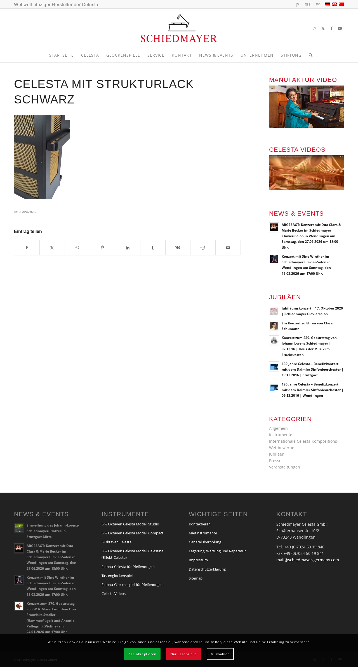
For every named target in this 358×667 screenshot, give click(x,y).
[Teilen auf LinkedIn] (127, 247)
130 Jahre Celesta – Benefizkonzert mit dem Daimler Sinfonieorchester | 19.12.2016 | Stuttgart (312, 369)
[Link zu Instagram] (314, 28)
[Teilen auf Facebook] (26, 247)
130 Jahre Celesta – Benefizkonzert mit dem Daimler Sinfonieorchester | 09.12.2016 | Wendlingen (312, 390)
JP (297, 4)
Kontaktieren (200, 524)
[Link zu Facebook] (331, 28)
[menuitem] (297, 4)
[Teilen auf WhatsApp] (77, 247)
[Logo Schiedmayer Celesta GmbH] (179, 28)
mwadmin (29, 212)
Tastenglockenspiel (117, 575)
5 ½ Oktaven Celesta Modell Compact (132, 533)
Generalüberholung (205, 541)
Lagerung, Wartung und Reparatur (217, 550)
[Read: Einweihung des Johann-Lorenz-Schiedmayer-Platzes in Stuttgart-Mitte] (19, 528)
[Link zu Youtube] (340, 28)
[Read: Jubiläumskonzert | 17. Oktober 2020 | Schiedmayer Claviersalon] (274, 311)
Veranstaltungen (284, 467)
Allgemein (278, 428)
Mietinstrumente (203, 533)
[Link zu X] (323, 28)
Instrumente (280, 434)
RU (307, 4)
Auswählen (220, 653)
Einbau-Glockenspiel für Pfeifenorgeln (133, 584)
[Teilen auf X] (52, 247)
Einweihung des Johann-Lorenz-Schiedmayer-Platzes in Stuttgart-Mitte (53, 531)
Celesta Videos (114, 593)
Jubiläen (276, 454)
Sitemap (195, 578)
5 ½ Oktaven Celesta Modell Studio (130, 524)
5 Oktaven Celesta (116, 541)
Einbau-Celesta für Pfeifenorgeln (128, 566)
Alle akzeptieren (142, 653)
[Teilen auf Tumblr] (152, 247)
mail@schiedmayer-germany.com (307, 559)
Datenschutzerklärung (207, 569)
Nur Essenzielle (183, 653)
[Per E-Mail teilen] (228, 247)
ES (318, 4)
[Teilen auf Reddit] (202, 247)
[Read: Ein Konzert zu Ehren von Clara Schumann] (274, 326)
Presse (275, 460)
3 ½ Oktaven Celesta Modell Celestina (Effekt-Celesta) (132, 554)
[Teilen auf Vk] (178, 247)
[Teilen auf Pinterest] (102, 247)
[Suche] (308, 55)
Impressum (198, 559)
